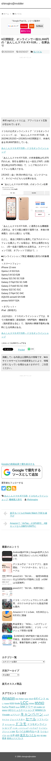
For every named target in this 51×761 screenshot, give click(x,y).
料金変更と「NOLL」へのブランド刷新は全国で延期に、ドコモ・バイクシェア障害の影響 (30, 627)
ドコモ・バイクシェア (20, 728)
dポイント (40, 698)
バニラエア (33, 728)
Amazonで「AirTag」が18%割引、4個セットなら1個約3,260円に (28, 524)
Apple (26, 699)
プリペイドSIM (8, 732)
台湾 (12, 735)
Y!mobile (6, 715)
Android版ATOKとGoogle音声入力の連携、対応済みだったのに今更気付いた (31, 555)
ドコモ (21, 724)
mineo (31, 703)
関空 (38, 735)
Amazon (8, 698)
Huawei (6, 703)
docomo (24, 26)
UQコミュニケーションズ (21, 710)
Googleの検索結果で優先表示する (18, 464)
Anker (21, 699)
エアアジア (15, 715)
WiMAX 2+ (40, 710)
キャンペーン (31, 714)
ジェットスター (17, 719)
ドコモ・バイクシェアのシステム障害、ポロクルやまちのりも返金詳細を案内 (30, 603)
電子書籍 (43, 735)
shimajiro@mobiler (12, 3)
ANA (16, 699)
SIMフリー (26, 706)
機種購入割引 (15, 499)
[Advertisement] (25, 86)
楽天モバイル (25, 31)
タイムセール (10, 724)
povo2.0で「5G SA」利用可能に (28, 588)
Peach (12, 707)
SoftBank (39, 26)
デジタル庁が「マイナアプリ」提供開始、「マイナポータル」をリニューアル (30, 567)
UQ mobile (38, 707)
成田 (17, 735)
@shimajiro (32, 499)
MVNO (39, 703)
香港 (4, 738)
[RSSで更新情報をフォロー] (14, 488)
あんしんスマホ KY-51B (15, 496)
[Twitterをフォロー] (3, 488)
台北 (8, 735)
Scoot (17, 707)
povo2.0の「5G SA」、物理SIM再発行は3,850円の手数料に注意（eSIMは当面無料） (30, 579)
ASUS (31, 699)
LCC (24, 702)
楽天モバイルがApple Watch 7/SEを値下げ (28, 514)
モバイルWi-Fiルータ (28, 731)
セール (30, 719)
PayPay (5, 707)
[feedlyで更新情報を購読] (9, 488)
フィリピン (43, 728)
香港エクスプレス (15, 738)
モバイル (37, 52)
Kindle (17, 703)
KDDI (31, 26)
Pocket (21, 350)
